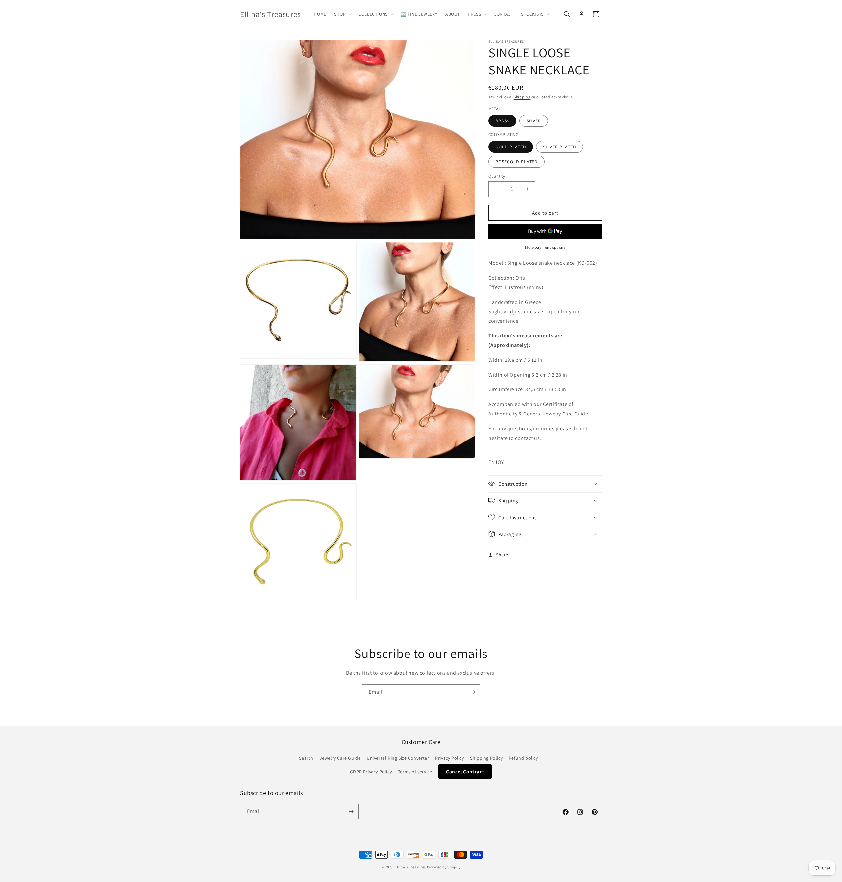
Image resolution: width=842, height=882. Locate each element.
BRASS (502, 121)
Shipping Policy (486, 758)
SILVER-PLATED (559, 146)
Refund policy (523, 758)
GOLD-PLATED (510, 146)
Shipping (522, 96)
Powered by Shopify (444, 867)
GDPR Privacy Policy (371, 772)
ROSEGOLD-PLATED (516, 161)
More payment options (545, 247)
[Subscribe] (472, 692)
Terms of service (415, 772)
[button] (342, 14)
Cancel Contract (465, 771)
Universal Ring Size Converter (398, 758)
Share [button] (502, 555)
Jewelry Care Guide (340, 758)
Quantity (496, 176)
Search (306, 758)
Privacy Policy (449, 758)
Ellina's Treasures (410, 867)
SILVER (533, 121)
